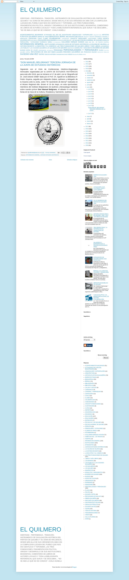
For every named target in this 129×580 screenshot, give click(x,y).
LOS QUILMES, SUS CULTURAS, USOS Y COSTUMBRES (99, 188)
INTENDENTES (60, 44)
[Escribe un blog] (64, 153)
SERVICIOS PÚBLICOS (103, 52)
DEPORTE (106, 38)
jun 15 (90, 101)
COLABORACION (54, 38)
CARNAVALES (97, 36)
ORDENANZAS (42, 50)
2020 (87, 66)
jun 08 (90, 103)
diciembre (90, 73)
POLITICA (106, 50)
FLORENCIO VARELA (46, 42)
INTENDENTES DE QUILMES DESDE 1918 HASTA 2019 (100, 259)
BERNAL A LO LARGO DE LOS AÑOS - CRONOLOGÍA (101, 271)
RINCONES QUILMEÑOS (71, 52)
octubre (89, 77)
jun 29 (90, 89)
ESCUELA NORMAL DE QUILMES (91, 40)
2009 (87, 145)
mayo (88, 116)
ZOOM (84, 54)
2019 (87, 68)
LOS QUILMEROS (52, 48)
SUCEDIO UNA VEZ (29, 54)
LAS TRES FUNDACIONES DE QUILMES (70, 46)
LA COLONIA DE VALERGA (98, 44)
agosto (89, 82)
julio (88, 85)
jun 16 (90, 98)
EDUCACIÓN (42, 40)
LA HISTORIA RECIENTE (92, 451)
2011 (87, 140)
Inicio (50, 159)
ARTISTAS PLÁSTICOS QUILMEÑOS (95, 375)
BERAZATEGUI (54, 36)
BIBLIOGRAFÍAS (70, 36)
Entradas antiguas (72, 159)
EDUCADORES (52, 40)
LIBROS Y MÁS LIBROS (92, 46)
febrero (89, 123)
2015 (87, 131)
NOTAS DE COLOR (32, 50)
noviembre (90, 75)
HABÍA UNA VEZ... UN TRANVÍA (94, 42)
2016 (87, 129)
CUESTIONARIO (92, 38)
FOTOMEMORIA (57, 42)
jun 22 (90, 94)
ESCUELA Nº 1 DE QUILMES (72, 40)
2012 (87, 138)
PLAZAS (101, 50)
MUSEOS (22, 50)
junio (88, 87)
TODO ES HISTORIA (50, 54)
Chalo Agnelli (87, 152)
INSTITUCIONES (50, 44)
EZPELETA (106, 40)
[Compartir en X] (65, 153)
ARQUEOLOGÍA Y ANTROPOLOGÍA (82, 35)
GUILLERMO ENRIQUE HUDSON (72, 42)
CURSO (99, 38)
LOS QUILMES (62, 48)
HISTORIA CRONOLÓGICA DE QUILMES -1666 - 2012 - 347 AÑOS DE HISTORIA (100, 215)
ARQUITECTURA (97, 34)
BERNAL (62, 36)
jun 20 (90, 96)
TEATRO (41, 54)
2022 (87, 61)
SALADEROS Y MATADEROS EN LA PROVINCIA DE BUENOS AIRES (100, 244)
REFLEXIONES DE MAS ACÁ (40, 52)
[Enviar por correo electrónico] (62, 153)
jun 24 (90, 91)
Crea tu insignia (87, 155)
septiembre (90, 80)
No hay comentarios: (50, 152)
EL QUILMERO (40, 9)
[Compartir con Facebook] (67, 153)
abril (88, 119)
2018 (87, 71)
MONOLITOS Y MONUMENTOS (84, 48)
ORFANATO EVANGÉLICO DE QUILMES (100, 283)
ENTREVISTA (60, 40)
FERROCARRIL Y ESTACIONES (29, 42)
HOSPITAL (106, 42)
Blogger (74, 567)
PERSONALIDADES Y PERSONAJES (80, 50)
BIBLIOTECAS (79, 36)
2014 (87, 133)
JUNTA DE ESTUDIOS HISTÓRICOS (76, 44)
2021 (87, 64)
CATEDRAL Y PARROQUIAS (93, 391)
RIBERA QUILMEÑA (57, 52)
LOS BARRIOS (105, 46)
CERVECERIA (32, 38)
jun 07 (90, 105)
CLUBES (45, 38)
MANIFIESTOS (71, 48)
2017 (87, 126)
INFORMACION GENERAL (32, 44)
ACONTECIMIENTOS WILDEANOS (31, 35)
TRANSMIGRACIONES (62, 54)
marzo (89, 121)
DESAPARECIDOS (25, 40)
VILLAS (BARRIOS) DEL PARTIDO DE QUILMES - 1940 (100, 202)
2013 (87, 136)
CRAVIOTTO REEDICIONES (78, 38)
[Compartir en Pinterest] (69, 153)
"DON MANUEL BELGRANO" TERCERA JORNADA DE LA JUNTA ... (96, 109)
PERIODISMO (58, 50)
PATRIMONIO (50, 50)
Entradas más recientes (27, 159)
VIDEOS (70, 54)
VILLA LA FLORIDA (77, 54)
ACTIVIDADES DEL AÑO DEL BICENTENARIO (57, 35)
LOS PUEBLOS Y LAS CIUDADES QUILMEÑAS (33, 48)
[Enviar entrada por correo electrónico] (58, 152)
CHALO (40, 38)
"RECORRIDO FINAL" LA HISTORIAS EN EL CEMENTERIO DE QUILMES (100, 230)
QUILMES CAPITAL (25, 52)
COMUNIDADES (65, 38)
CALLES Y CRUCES (89, 36)
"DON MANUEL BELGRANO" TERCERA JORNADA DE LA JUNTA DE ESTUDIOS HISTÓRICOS (48, 63)
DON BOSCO (34, 40)
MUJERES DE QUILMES (101, 48)
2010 (87, 143)
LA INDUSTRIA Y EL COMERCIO (45, 46)
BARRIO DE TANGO (43, 36)
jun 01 (90, 113)
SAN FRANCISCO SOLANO (89, 52)
